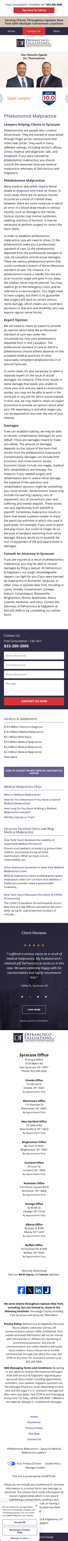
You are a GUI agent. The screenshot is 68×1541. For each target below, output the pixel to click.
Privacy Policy (34, 1428)
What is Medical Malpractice (21, 794)
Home (11, 31)
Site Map (34, 1433)
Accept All (19, 1522)
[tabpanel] (19, 98)
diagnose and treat (29, 190)
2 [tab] (30, 997)
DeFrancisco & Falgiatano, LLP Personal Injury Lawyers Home (34, 43)
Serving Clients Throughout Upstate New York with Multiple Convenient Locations (34, 21)
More (56, 31)
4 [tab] (46, 997)
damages (44, 435)
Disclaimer (34, 1422)
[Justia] (46, 1290)
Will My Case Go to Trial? (19, 817)
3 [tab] (38, 997)
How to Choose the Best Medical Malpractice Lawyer (34, 771)
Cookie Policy (53, 1463)
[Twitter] (30, 1290)
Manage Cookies (35, 1467)
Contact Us (33, 31)
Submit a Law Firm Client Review (34, 1020)
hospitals (10, 156)
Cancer (43, 1274)
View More (10, 757)
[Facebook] (21, 1290)
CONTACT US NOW (34, 701)
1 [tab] (22, 997)
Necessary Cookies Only (19, 1531)
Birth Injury (26, 1274)
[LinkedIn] (38, 1290)
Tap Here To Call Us (34, 10)
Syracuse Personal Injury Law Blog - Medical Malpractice (30, 830)
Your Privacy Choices (29, 1463)
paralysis (10, 308)
